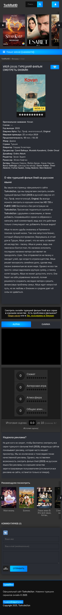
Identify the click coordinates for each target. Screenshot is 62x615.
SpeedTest (8, 584)
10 (42, 114)
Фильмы (15, 59)
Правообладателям (13, 602)
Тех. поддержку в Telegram (40, 315)
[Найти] (40, 4)
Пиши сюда (14, 315)
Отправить (18, 568)
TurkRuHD (5, 59)
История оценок (31, 428)
